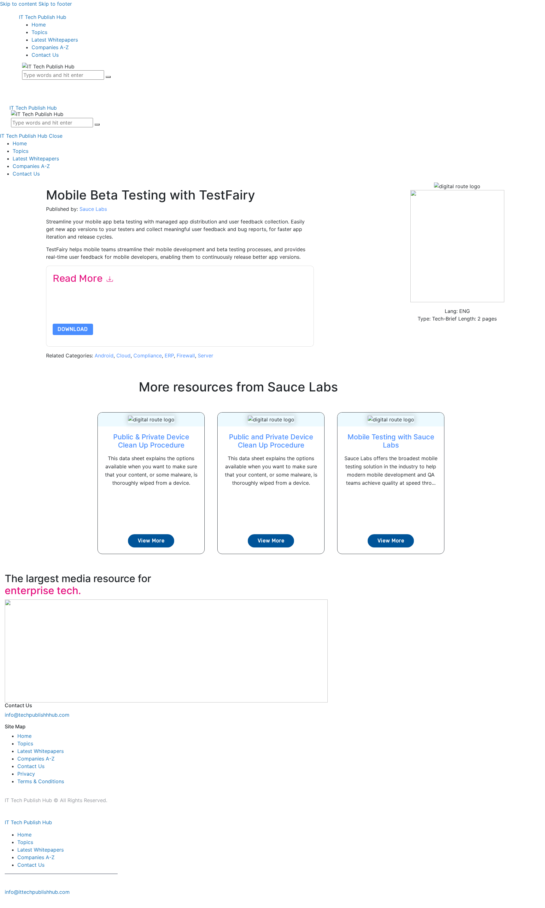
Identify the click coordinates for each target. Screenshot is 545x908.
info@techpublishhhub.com (37, 715)
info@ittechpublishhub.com (37, 892)
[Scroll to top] (3, 904)
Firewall (186, 355)
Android (104, 355)
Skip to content (18, 4)
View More (151, 541)
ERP (169, 355)
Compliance (147, 355)
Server (205, 355)
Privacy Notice (244, 308)
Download (73, 329)
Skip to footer (55, 4)
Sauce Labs (93, 209)
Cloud (123, 355)
